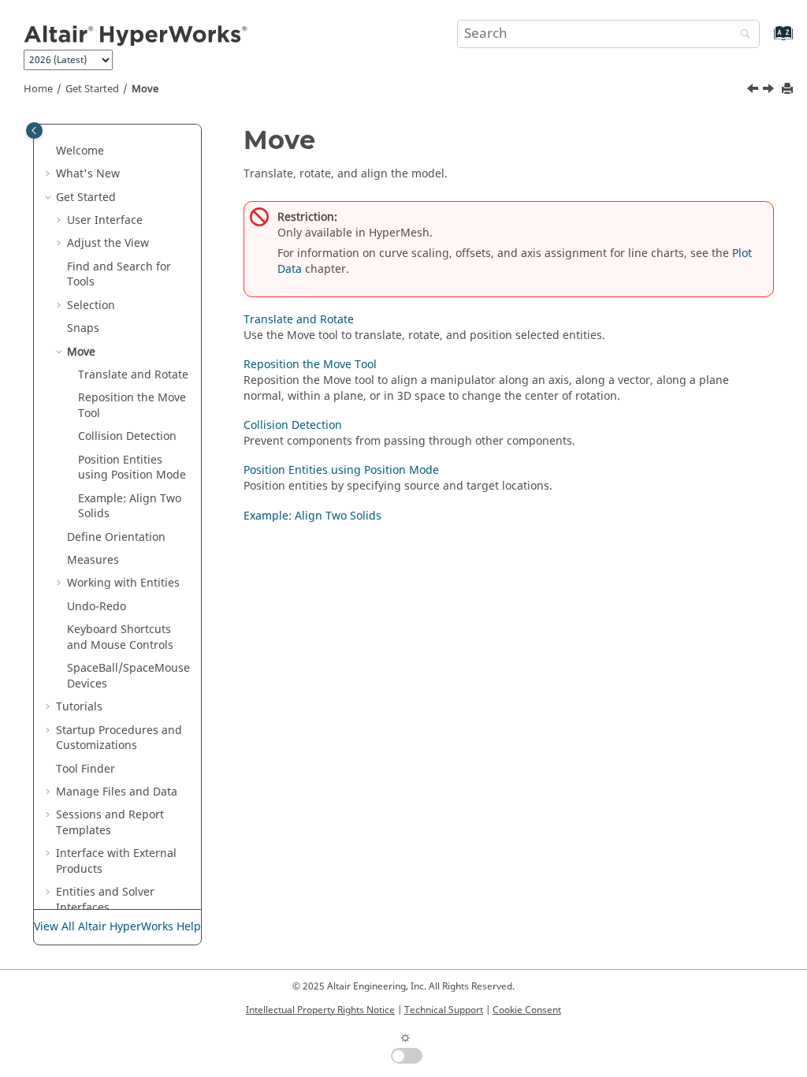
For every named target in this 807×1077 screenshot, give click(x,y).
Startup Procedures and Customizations (119, 738)
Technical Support (443, 1010)
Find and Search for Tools (119, 275)
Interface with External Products (116, 861)
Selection (91, 305)
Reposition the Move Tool (310, 364)
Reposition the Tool (132, 405)
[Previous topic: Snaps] (754, 90)
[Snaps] (754, 90)
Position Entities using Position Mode (132, 468)
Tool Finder (85, 769)
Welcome (80, 151)
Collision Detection (127, 436)
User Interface (105, 220)
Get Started (92, 89)
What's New (88, 174)
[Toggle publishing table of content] (34, 130)
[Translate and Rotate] (770, 90)
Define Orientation (116, 537)
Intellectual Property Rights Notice (320, 1010)
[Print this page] (789, 89)
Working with (123, 583)
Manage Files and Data (116, 792)
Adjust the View (108, 243)
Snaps (83, 328)
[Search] (742, 35)
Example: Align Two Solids (129, 506)
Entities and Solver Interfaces (105, 900)
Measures (93, 560)
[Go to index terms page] (766, 40)
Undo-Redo (96, 606)
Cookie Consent (527, 1010)
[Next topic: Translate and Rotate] (770, 90)
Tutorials (79, 707)
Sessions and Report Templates (110, 823)
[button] (49, 151)
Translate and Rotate (299, 319)
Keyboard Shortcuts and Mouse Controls (120, 637)
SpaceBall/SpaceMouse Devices (128, 676)
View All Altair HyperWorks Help (117, 927)
